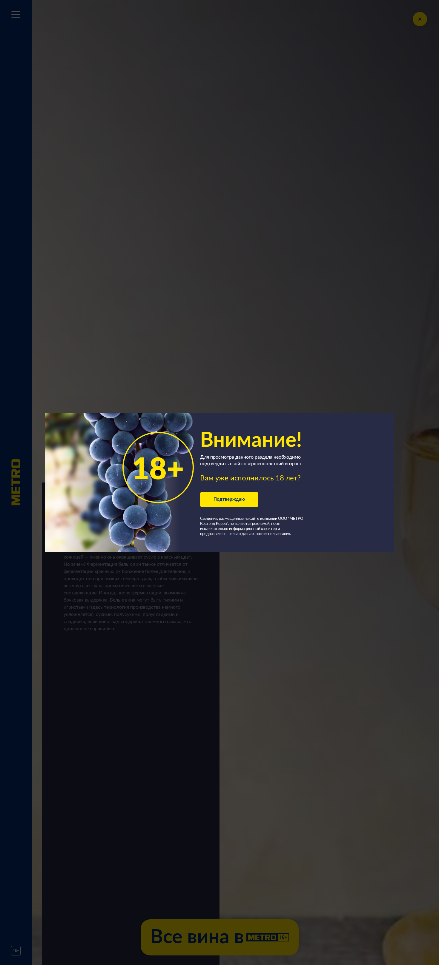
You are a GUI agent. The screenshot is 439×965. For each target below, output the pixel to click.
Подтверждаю (229, 499)
